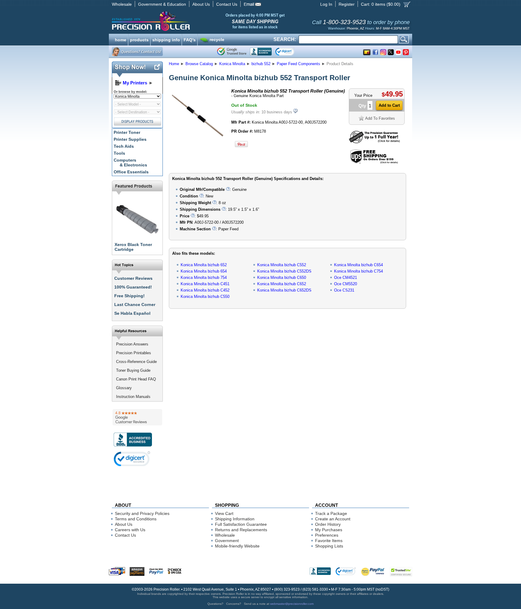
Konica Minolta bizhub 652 (204, 265)
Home (174, 64)
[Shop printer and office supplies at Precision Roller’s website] (182, 21)
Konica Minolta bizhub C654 (358, 265)
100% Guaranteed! (133, 287)
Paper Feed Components (298, 64)
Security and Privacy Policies (142, 513)
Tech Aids (124, 146)
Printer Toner (127, 132)
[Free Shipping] (374, 162)
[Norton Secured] (290, 51)
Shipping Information (234, 518)
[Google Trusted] (231, 51)
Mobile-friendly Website (237, 546)
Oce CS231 (344, 290)
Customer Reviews (133, 278)
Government (227, 540)
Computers (130, 162)
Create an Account (332, 518)
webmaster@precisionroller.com (292, 603)
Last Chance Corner (134, 304)
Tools (119, 153)
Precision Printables (133, 353)
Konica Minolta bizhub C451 (205, 284)
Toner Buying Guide (133, 370)
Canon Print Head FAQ (136, 379)
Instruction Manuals (133, 396)
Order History (328, 524)
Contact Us (226, 4)
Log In (326, 4)
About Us (201, 4)
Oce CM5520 (345, 284)
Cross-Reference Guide (136, 361)
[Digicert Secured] (132, 458)
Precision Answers (132, 344)
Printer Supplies (130, 139)
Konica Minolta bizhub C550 (205, 296)
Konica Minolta (232, 64)
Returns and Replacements (241, 529)
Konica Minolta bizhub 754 (204, 277)
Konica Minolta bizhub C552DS (284, 271)
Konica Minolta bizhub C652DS (284, 290)
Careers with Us (130, 529)
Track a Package (331, 513)
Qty (362, 105)
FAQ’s (190, 39)
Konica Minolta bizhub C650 (281, 277)
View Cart (224, 513)
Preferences (326, 535)
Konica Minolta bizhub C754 (358, 271)
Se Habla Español (132, 313)
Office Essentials (131, 171)
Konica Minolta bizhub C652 (281, 284)
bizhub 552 (260, 64)
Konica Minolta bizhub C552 (281, 265)
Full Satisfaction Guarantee (241, 524)
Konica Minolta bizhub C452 (205, 290)
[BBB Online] (261, 51)
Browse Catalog (199, 64)
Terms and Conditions (135, 518)
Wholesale (122, 4)
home (120, 39)
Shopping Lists (329, 546)
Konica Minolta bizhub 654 (204, 271)
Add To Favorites (380, 118)
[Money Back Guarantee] (374, 142)
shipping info (166, 39)
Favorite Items (329, 540)
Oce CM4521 (345, 277)
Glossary (124, 388)
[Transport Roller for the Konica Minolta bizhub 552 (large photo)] (198, 142)
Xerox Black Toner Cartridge (133, 247)
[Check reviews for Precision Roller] (137, 417)
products (139, 39)
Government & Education (162, 4)
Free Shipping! (129, 295)
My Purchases (328, 529)
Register (347, 4)
